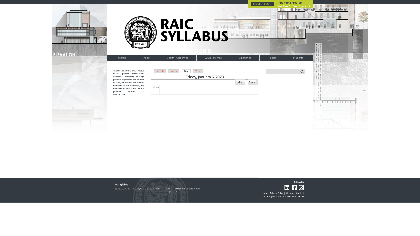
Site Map (289, 193)
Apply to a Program (291, 2)
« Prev (241, 82)
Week (174, 71)
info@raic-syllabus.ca (174, 192)
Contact (300, 193)
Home (265, 193)
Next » (252, 82)
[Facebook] (294, 187)
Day (187, 71)
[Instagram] (301, 187)
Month (160, 71)
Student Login (262, 3)
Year (197, 71)
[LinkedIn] (286, 187)
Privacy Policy (276, 193)
